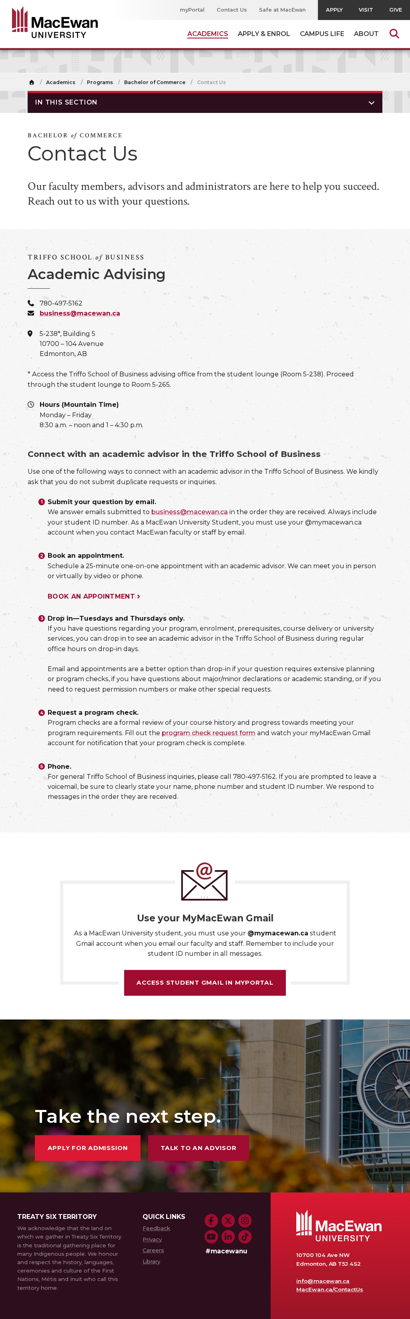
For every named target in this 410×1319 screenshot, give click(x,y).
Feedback (156, 1228)
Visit (366, 10)
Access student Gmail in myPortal (205, 982)
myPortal (192, 10)
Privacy (152, 1239)
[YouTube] (211, 1237)
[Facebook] (211, 1221)
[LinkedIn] (228, 1237)
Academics (60, 82)
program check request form (208, 733)
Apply (334, 10)
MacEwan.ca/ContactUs (329, 1289)
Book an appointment (91, 596)
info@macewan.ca (323, 1281)
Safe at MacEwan (282, 10)
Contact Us (232, 10)
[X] (228, 1221)
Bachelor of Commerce (154, 82)
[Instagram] (245, 1221)
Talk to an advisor (199, 1148)
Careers (153, 1250)
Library (151, 1261)
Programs (100, 82)
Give (395, 10)
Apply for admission (88, 1148)
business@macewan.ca (80, 313)
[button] (205, 102)
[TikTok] (245, 1237)
